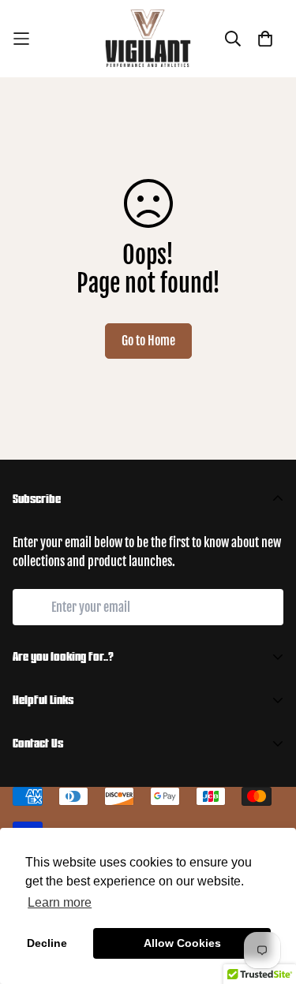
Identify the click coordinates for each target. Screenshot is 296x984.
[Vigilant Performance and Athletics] (148, 38)
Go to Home (148, 340)
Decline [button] (47, 943)
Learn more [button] (60, 902)
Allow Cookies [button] (182, 943)
